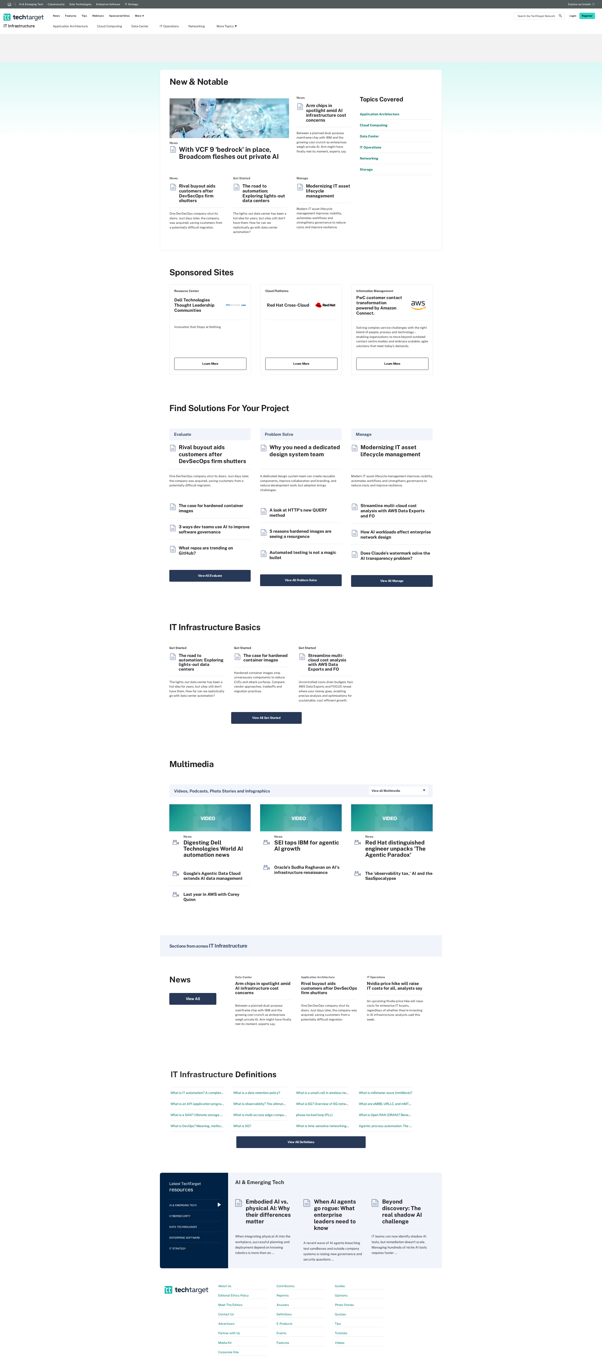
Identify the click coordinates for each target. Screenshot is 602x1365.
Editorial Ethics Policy (233, 1295)
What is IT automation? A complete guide (201, 1093)
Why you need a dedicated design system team (304, 450)
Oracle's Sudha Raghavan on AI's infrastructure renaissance (306, 870)
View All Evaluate (210, 575)
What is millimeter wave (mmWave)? (385, 1093)
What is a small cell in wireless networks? (327, 1093)
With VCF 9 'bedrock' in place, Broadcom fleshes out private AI (229, 153)
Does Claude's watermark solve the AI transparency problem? (395, 556)
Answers (283, 1305)
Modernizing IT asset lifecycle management (328, 191)
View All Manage (392, 581)
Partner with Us (229, 1333)
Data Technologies (80, 4)
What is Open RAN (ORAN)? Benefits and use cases (397, 1115)
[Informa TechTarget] (9, 4)
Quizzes (340, 1314)
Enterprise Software (108, 4)
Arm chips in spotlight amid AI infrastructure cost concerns (326, 112)
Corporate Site (228, 1352)
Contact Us (226, 1314)
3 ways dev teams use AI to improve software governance (214, 529)
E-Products (285, 1323)
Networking (196, 26)
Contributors (286, 1286)
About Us (224, 1286)
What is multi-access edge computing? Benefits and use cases (280, 1115)
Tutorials (341, 1333)
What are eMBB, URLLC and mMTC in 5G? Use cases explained (406, 1104)
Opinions (341, 1295)
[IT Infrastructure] (24, 11)
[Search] (560, 16)
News (56, 15)
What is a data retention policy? (256, 1093)
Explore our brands (579, 4)
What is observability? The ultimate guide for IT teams (273, 1104)
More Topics (225, 26)
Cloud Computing (109, 26)
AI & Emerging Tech (31, 4)
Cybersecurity (56, 4)
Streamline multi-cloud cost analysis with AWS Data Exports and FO (392, 510)
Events (281, 1333)
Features (70, 15)
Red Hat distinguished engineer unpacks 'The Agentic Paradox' (395, 848)
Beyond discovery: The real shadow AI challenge (402, 1211)
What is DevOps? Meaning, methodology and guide (208, 1126)
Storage (366, 169)
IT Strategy (131, 4)
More (138, 15)
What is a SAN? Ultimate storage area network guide (209, 1115)
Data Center (139, 26)
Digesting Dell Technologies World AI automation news (213, 848)
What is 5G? (242, 1126)
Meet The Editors (230, 1305)
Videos (340, 1343)
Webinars (98, 15)
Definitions (284, 1314)
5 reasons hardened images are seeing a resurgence (300, 534)
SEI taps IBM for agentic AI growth (306, 845)
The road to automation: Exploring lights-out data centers (263, 193)
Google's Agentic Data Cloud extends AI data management (213, 876)
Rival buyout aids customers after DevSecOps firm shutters (197, 193)
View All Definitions (301, 1142)
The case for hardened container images (265, 657)
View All (193, 999)
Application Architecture (70, 26)
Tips (84, 15)
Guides (340, 1286)
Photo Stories (344, 1305)
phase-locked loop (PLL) (314, 1115)
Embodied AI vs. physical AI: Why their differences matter (268, 1211)
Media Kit (225, 1343)
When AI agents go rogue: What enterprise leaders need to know (335, 1214)
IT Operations (169, 26)
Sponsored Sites (119, 15)
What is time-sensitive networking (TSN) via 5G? (332, 1126)
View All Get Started (266, 718)
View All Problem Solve (301, 580)
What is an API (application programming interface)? (209, 1104)
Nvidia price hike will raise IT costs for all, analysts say (394, 985)
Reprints (283, 1295)
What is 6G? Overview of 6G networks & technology (334, 1104)
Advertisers (226, 1323)
